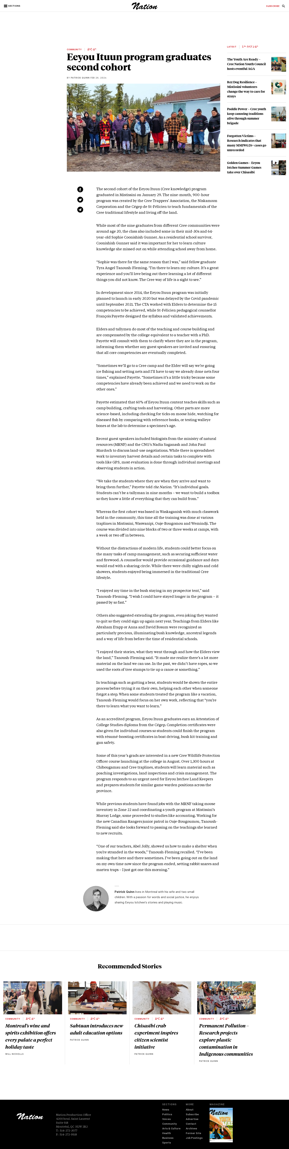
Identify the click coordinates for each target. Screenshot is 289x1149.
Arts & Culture (171, 1128)
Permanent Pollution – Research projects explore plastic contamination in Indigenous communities (226, 1039)
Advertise (192, 1119)
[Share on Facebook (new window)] (80, 189)
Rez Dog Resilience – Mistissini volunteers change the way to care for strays (246, 89)
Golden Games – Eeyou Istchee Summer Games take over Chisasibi (244, 167)
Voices (166, 1119)
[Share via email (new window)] (80, 210)
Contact (191, 1124)
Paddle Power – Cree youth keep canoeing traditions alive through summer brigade (246, 116)
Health (166, 1133)
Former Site (193, 1133)
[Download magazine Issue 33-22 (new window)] (221, 1125)
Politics (167, 1114)
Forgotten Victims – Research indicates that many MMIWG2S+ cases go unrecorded (246, 142)
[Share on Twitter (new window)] (80, 200)
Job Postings (194, 1138)
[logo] (144, 8)
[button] (12, 6)
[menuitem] (273, 6)
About (189, 1110)
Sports (166, 1143)
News (165, 1110)
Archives (191, 1128)
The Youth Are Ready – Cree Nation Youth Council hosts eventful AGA (246, 64)
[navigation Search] (283, 7)
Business (167, 1138)
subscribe (273, 6)
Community (169, 1124)
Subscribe (192, 1114)
